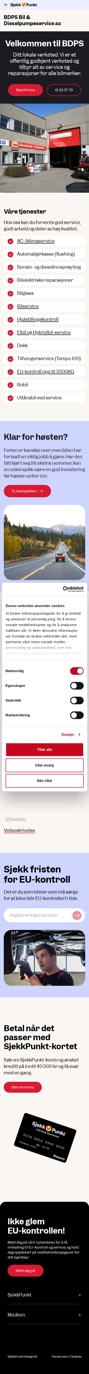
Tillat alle (44, 749)
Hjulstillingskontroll (38, 319)
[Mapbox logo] (15, 819)
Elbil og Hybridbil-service (44, 332)
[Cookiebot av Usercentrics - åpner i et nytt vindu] (63, 589)
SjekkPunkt (19, 1295)
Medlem (16, 1315)
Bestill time (25, 90)
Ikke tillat (44, 781)
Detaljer (68, 734)
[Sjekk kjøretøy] (77, 915)
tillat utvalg (44, 765)
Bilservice (28, 306)
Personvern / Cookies (66, 1357)
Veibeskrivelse (19, 830)
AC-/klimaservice (36, 241)
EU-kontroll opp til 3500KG (45, 372)
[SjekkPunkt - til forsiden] (44, 5)
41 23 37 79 (64, 90)
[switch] (77, 685)
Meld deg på (25, 1270)
